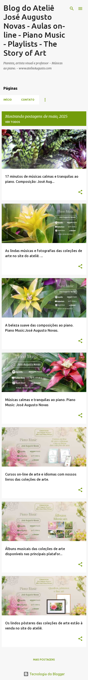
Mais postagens (44, 659)
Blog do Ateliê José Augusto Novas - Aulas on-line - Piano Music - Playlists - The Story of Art (34, 30)
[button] (80, 192)
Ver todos (12, 122)
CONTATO (27, 99)
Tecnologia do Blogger (47, 674)
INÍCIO (7, 99)
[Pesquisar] (71, 8)
